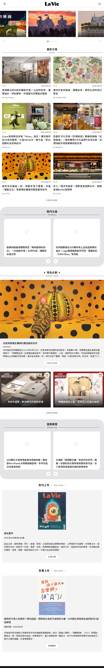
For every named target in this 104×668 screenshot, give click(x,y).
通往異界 (8, 533)
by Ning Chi (58, 147)
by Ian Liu (6, 147)
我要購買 (52, 646)
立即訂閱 (52, 557)
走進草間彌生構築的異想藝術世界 (20, 343)
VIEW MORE (52, 200)
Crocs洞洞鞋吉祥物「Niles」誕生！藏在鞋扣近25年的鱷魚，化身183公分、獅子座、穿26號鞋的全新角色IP (26, 140)
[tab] (47, 41)
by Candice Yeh (59, 97)
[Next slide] (99, 41)
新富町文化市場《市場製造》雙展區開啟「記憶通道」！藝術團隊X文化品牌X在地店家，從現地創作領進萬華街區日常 (77, 140)
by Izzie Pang (7, 97)
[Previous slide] (4, 41)
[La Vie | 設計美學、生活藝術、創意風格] (52, 4)
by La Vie (6, 193)
